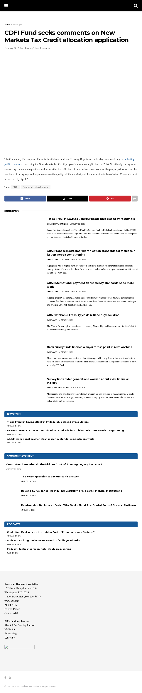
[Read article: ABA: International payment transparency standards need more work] (22, 294)
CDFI (15, 186)
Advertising (10, 633)
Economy (52, 320)
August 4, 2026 (14, 544)
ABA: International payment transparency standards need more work (50, 439)
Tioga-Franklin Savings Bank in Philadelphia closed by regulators (91, 219)
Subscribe (9, 637)
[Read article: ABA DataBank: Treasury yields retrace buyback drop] (22, 326)
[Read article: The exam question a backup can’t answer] (11, 480)
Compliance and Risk (58, 259)
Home (7, 24)
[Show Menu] (6, 5)
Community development (36, 186)
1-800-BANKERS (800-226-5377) (22, 596)
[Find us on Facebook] (5, 678)
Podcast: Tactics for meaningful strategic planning (39, 549)
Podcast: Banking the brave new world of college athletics (44, 540)
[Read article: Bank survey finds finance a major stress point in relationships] (22, 358)
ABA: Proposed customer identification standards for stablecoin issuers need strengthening (65, 430)
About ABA (10, 605)
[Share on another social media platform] (135, 198)
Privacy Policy (12, 609)
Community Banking (57, 224)
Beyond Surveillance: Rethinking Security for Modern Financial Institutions (71, 490)
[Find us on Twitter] (10, 678)
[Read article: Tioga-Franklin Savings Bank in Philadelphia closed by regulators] (22, 230)
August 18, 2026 (28, 481)
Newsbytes (18, 24)
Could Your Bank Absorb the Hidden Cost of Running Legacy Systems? (54, 464)
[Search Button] (136, 5)
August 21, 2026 (77, 224)
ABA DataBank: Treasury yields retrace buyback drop (83, 315)
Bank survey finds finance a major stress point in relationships (89, 347)
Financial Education (58, 387)
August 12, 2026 (28, 495)
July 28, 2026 (12, 553)
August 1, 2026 (28, 510)
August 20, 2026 (78, 387)
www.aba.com (11, 600)
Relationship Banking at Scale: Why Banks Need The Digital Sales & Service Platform (78, 505)
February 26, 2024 (13, 48)
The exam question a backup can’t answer (50, 476)
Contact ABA (11, 613)
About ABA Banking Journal (19, 625)
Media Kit (9, 629)
